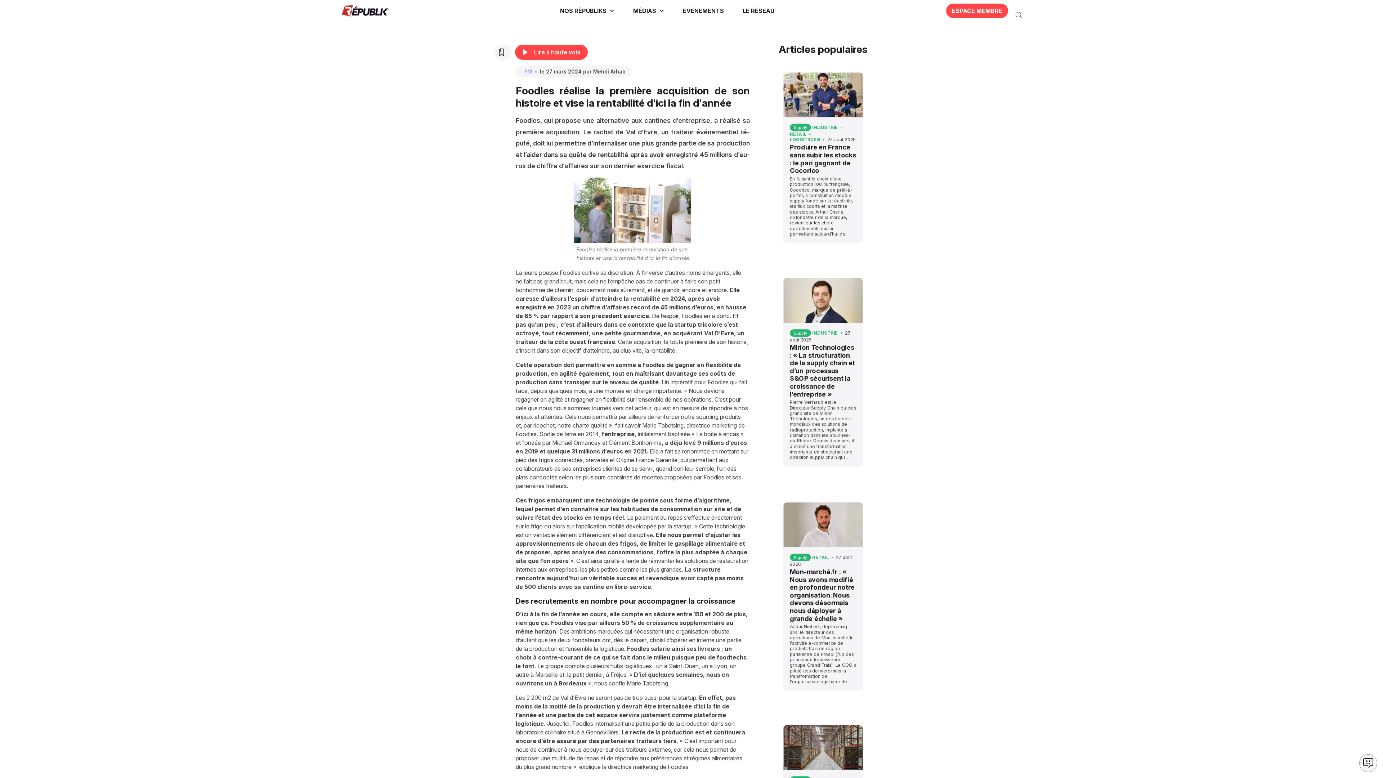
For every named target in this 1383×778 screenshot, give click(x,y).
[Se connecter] (1035, 11)
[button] (703, 11)
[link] (587, 11)
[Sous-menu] (611, 11)
